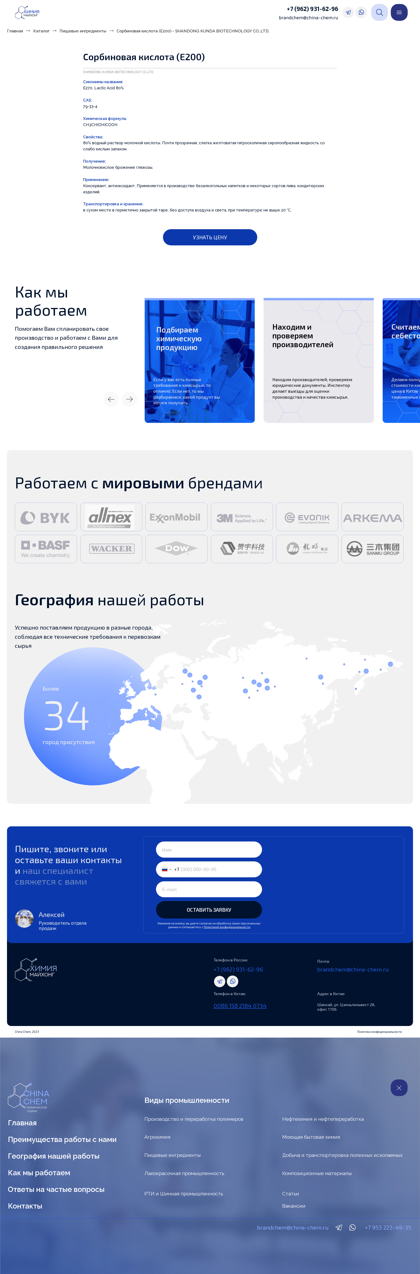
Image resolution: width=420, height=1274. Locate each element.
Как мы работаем (39, 1172)
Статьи (290, 1194)
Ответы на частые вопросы (56, 1189)
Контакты (25, 1206)
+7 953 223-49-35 (388, 1227)
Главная (15, 30)
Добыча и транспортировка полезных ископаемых (342, 1155)
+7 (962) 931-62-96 (312, 8)
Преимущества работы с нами (62, 1139)
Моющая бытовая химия (311, 1137)
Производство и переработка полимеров (193, 1119)
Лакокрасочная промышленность (184, 1173)
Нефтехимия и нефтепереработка (323, 1119)
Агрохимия (157, 1137)
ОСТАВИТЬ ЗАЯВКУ (209, 910)
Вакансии (293, 1206)
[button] (210, 237)
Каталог (41, 30)
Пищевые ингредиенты (83, 30)
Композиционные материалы (317, 1173)
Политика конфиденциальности (379, 1031)
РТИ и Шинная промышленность (183, 1194)
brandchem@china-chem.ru (308, 17)
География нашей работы (54, 1156)
